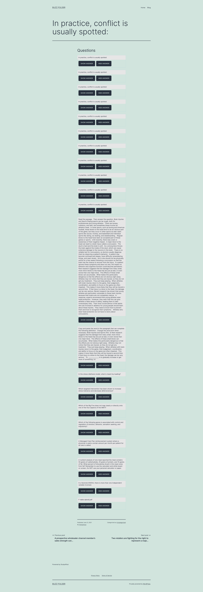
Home (143, 8)
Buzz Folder (58, 7)
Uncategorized (121, 522)
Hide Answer (103, 64)
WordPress (146, 584)
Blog (149, 8)
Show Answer (87, 64)
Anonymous (82, 524)
